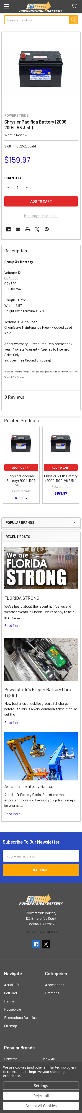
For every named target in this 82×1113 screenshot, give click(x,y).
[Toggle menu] (6, 6)
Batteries (52, 993)
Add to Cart (21, 467)
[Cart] (75, 6)
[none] (41, 71)
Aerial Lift (11, 984)
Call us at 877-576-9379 (41, 932)
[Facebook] (8, 229)
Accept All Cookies (41, 1105)
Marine (9, 1001)
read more (12, 625)
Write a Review (15, 135)
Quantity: (13, 178)
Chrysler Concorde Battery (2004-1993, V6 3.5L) (21, 480)
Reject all (41, 1095)
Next (76, 465)
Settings (41, 1085)
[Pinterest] (47, 229)
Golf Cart (10, 993)
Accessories (54, 984)
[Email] (18, 229)
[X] (37, 229)
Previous (5, 465)
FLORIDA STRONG (21, 598)
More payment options (41, 215)
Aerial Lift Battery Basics (28, 786)
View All (49, 1058)
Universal (11, 1058)
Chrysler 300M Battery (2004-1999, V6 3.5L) (60, 478)
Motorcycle (12, 1009)
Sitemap (10, 1025)
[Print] (27, 229)
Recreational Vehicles (20, 1017)
